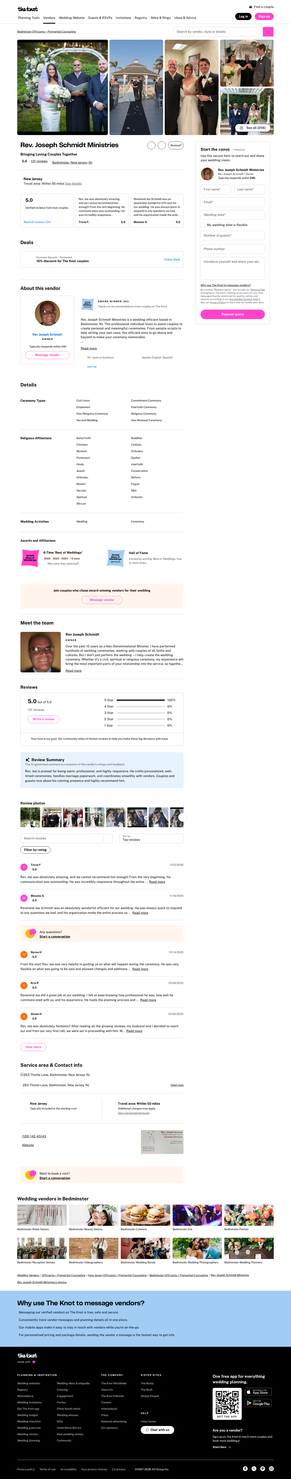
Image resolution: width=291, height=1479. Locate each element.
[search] (108, 839)
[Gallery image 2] (136, 87)
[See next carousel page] (182, 817)
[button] (61, 564)
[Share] (151, 146)
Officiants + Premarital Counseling (64, 1275)
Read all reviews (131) (37, 222)
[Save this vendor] (162, 146)
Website (28, 1145)
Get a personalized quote (133, 1113)
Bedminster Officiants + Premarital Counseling (49, 31)
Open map (177, 1085)
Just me (92, 367)
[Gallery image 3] (191, 87)
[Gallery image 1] (62, 87)
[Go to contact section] (179, 287)
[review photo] (30, 818)
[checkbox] (203, 225)
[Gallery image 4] (247, 63)
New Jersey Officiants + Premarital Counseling (117, 1275)
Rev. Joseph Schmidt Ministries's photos (42, 1282)
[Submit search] (268, 32)
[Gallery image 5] (247, 112)
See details (73, 184)
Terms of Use (257, 290)
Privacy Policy (218, 302)
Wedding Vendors (28, 1275)
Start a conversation (54, 937)
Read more (89, 349)
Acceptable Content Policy (244, 299)
